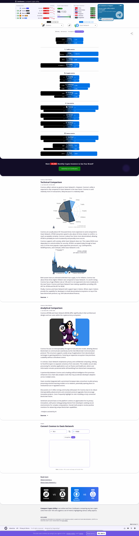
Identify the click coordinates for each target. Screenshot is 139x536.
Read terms (91, 533)
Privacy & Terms (24, 528)
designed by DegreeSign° (52, 528)
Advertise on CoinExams (69, 169)
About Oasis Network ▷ (48, 482)
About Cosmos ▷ (46, 480)
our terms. (65, 520)
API (17, 528)
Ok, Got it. (101, 533)
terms (81, 533)
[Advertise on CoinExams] (122, 5)
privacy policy (70, 533)
